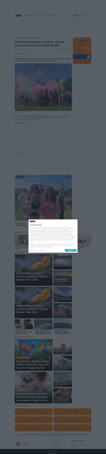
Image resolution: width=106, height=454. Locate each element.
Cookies (37, 246)
